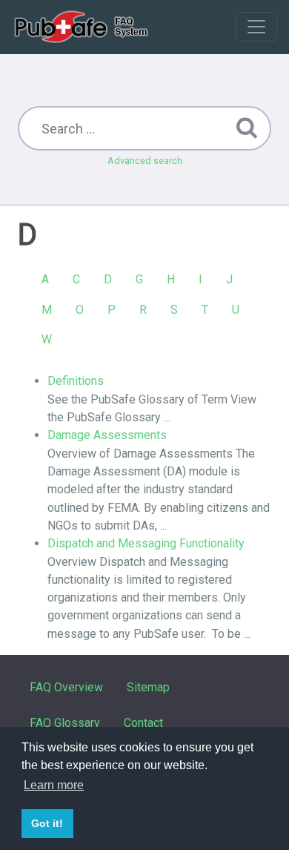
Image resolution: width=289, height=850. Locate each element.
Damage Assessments (107, 435)
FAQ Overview (66, 687)
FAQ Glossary (65, 723)
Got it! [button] (47, 823)
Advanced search (144, 160)
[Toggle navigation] (256, 27)
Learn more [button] (54, 785)
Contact (143, 723)
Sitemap (148, 687)
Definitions (75, 381)
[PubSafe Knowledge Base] (82, 26)
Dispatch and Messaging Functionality (146, 543)
